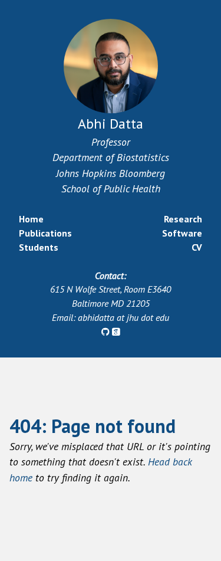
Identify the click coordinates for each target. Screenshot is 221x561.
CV (197, 247)
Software (182, 233)
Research (183, 219)
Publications (45, 233)
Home (31, 219)
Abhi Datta (110, 123)
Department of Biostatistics (110, 157)
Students (38, 247)
